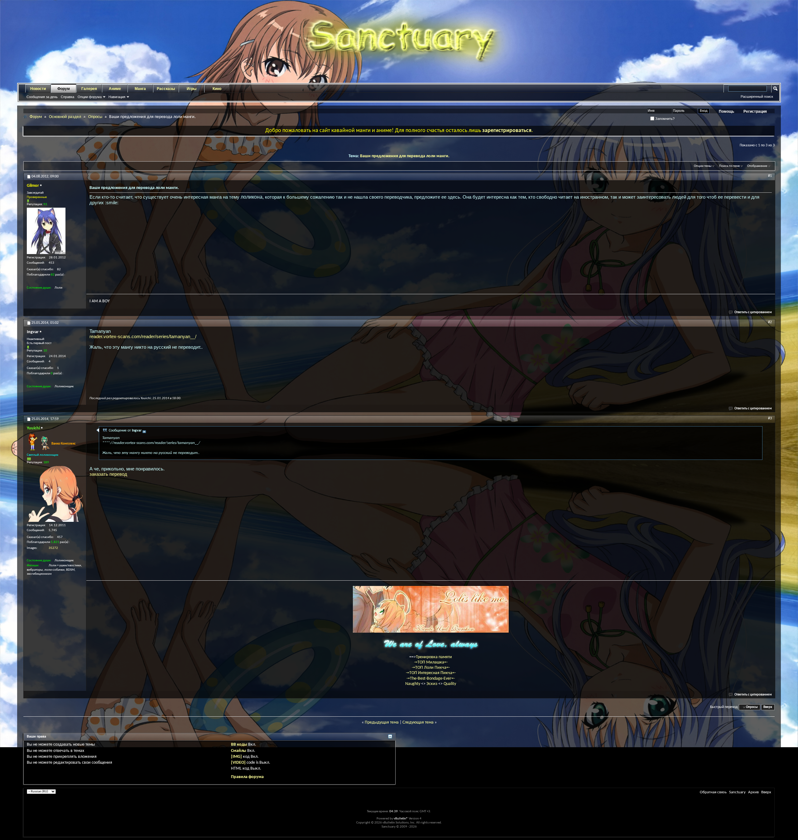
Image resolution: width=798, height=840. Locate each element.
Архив (753, 792)
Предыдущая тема (382, 722)
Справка (67, 97)
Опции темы (702, 166)
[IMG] (236, 756)
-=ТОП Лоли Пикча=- (431, 667)
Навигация (116, 97)
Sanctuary (737, 792)
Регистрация (755, 111)
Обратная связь (713, 792)
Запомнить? (664, 118)
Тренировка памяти (434, 657)
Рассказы (166, 89)
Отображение (757, 166)
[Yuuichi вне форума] (55, 494)
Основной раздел (65, 117)
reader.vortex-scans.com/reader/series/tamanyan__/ (142, 336)
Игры (191, 89)
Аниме (115, 89)
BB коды (239, 744)
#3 (770, 418)
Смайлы (238, 750)
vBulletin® (401, 818)
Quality (450, 684)
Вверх (767, 707)
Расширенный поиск (757, 96)
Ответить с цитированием (753, 312)
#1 (770, 176)
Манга (140, 89)
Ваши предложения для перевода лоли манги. (404, 156)
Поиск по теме (729, 166)
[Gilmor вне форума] (46, 231)
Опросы (95, 117)
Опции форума (90, 97)
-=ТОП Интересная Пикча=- (431, 673)
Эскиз (432, 684)
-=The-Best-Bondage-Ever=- (430, 678)
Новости (38, 89)
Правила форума (247, 777)
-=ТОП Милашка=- (431, 662)
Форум (63, 89)
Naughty (413, 684)
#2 (770, 322)
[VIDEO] (238, 762)
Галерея (89, 89)
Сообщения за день (42, 97)
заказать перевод (108, 474)
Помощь (726, 111)
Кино (217, 89)
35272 (53, 548)
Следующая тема (418, 722)
